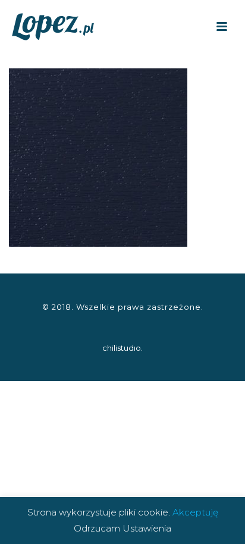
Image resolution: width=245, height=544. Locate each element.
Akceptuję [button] (195, 512)
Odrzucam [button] (97, 528)
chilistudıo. (122, 348)
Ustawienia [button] (146, 528)
